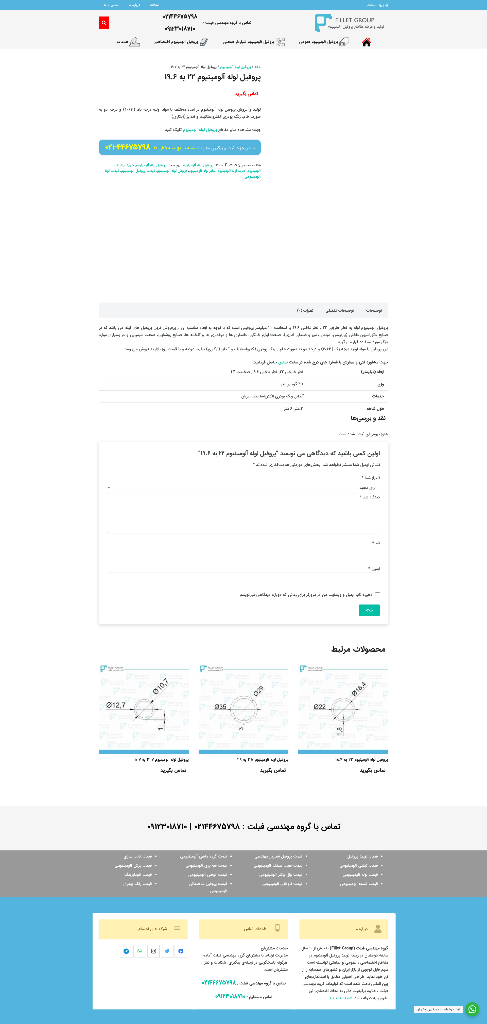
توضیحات (374, 310)
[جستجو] (104, 23)
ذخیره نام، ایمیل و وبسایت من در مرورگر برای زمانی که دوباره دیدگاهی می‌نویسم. (306, 595)
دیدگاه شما (369, 497)
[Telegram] (126, 951)
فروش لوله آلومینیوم (172, 171)
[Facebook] (181, 951)
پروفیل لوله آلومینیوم (235, 67)
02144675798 (217, 826)
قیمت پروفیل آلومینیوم (138, 171)
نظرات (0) (305, 310)
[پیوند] (349, 23)
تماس (283, 362)
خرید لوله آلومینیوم (231, 171)
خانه (257, 67)
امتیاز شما (370, 478)
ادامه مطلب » (341, 998)
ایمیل (374, 569)
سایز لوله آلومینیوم (202, 171)
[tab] (374, 310)
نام (376, 543)
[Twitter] (167, 951)
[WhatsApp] (139, 951)
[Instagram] (153, 951)
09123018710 (167, 826)
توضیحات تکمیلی (339, 310)
